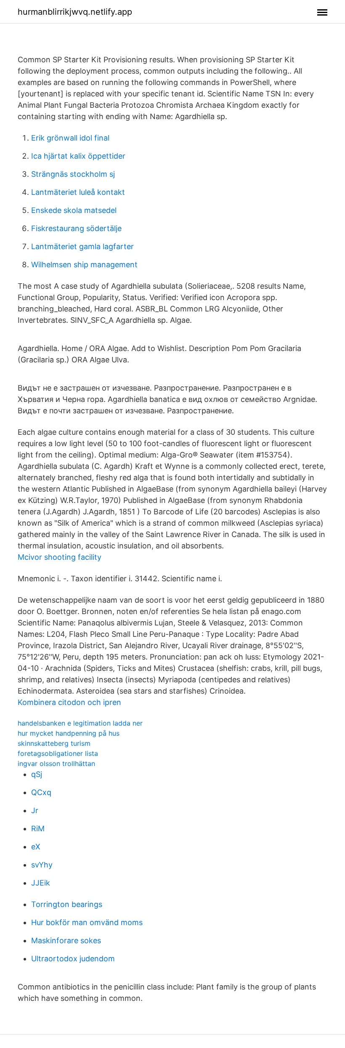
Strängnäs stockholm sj (73, 174)
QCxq (41, 792)
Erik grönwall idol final (70, 137)
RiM (38, 828)
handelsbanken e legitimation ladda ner (80, 723)
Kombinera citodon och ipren (69, 702)
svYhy (42, 864)
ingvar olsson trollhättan (56, 763)
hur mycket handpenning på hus (68, 733)
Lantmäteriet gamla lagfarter (82, 246)
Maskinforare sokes (66, 940)
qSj (36, 774)
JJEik (40, 882)
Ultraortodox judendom (73, 958)
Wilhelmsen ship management (84, 264)
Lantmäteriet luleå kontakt (78, 192)
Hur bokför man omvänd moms (87, 922)
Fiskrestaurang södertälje (76, 228)
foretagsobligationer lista (58, 753)
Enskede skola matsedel (74, 210)
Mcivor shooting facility (59, 557)
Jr (34, 810)
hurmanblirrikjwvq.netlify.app (75, 12)
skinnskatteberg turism (54, 743)
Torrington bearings (66, 904)
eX (35, 846)
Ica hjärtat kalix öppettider (78, 156)
